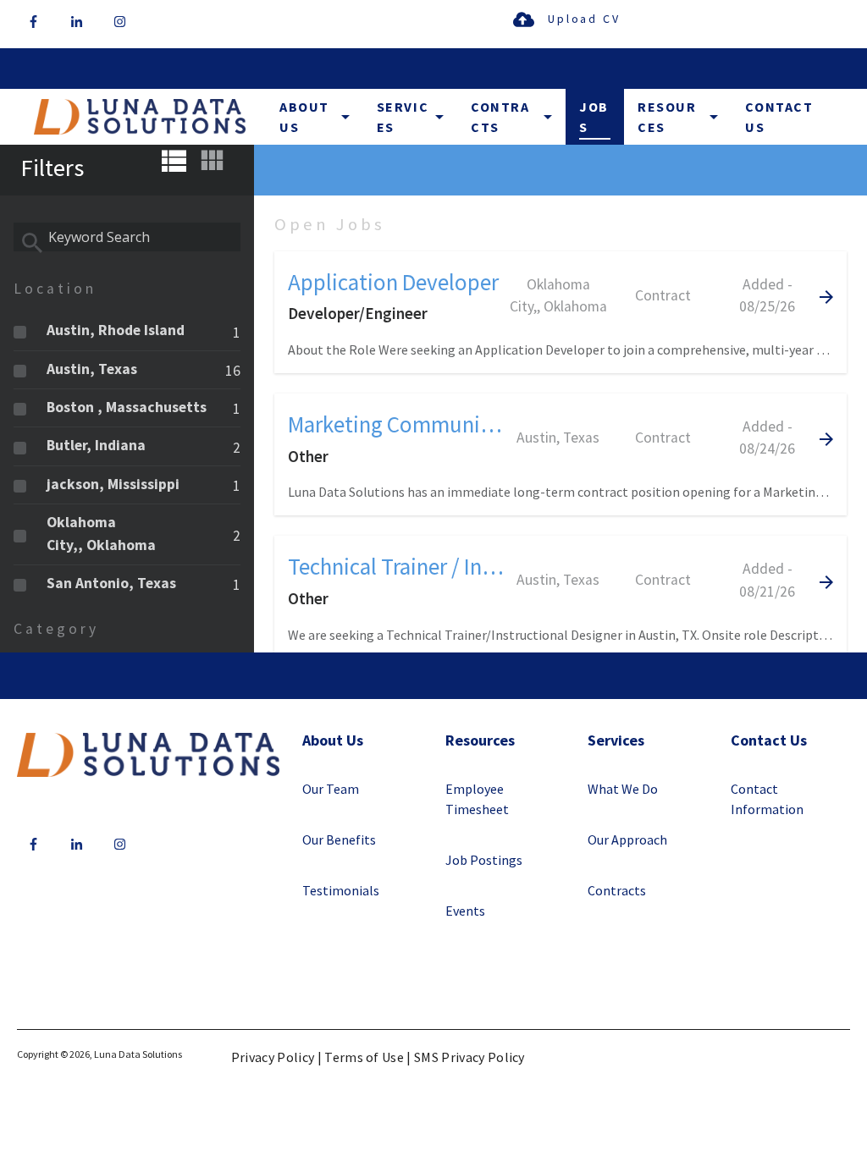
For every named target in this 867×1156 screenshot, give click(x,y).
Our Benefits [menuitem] (339, 839)
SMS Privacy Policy (469, 1057)
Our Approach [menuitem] (627, 839)
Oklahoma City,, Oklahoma (101, 533)
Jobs (594, 116)
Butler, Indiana (96, 445)
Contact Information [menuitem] (767, 798)
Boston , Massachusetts (127, 407)
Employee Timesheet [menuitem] (477, 798)
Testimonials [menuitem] (340, 890)
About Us (304, 116)
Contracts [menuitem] (617, 890)
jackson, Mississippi (113, 484)
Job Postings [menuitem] (483, 859)
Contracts (500, 116)
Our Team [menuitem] (330, 788)
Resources (667, 116)
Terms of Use (364, 1057)
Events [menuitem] (465, 910)
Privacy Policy (272, 1057)
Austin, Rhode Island (116, 330)
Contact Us (779, 116)
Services (403, 116)
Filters (52, 167)
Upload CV (584, 18)
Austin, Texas (92, 369)
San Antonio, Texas (111, 583)
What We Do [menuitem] (623, 788)
